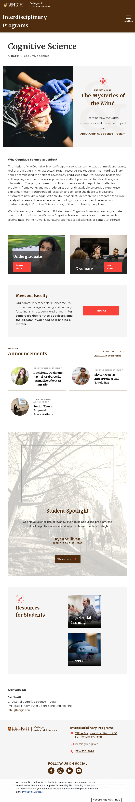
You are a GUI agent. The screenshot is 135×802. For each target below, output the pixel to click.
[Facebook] (51, 773)
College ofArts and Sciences (45, 729)
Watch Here (64, 559)
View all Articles (112, 352)
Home (15, 56)
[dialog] (67, 790)
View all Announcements (108, 356)
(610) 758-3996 (84, 751)
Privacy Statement (32, 791)
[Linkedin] (69, 773)
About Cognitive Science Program (102, 133)
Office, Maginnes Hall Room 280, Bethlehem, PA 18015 (96, 735)
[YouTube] (79, 773)
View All (101, 311)
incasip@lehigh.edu (88, 744)
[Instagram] (60, 773)
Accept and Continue (106, 800)
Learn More (19, 267)
